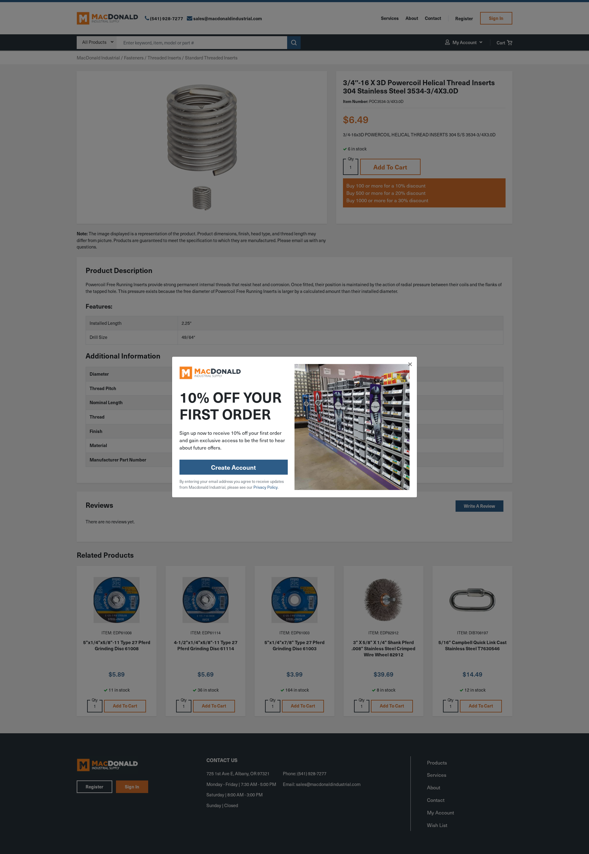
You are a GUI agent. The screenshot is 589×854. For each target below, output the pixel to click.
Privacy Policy (265, 487)
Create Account (233, 467)
